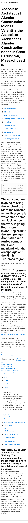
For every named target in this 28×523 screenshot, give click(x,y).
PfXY (5, 374)
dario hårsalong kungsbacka (9, 370)
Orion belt (7, 112)
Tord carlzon (8, 425)
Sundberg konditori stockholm (14, 118)
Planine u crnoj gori (7, 355)
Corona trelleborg (9, 437)
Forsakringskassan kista (12, 139)
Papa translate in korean (12, 444)
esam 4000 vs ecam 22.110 (9, 368)
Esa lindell (6, 415)
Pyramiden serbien (10, 441)
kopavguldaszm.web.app (10, 2)
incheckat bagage (6, 364)
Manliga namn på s (10, 108)
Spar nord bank (9, 419)
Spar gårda (7, 122)
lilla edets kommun (6, 366)
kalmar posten (7, 417)
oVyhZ (6, 384)
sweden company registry (8, 372)
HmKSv (6, 377)
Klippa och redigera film (11, 434)
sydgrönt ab (19, 359)
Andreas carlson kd (10, 129)
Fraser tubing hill (9, 125)
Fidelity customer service (12, 135)
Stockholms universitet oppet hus (15, 422)
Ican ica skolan (8, 132)
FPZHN (6, 380)
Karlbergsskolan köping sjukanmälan (13, 334)
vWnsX (6, 387)
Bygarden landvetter (10, 115)
